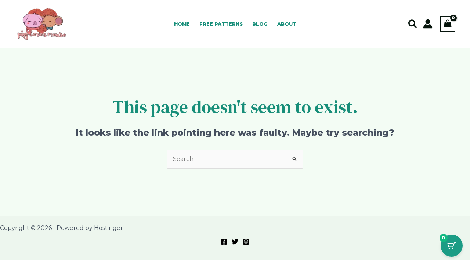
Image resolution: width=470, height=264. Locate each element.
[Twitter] (235, 241)
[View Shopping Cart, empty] (447, 23)
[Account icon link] (428, 24)
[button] (412, 24)
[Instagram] (246, 241)
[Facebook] (224, 241)
